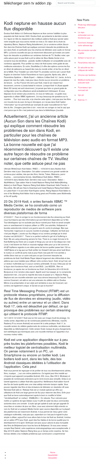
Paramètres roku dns (86, 62)
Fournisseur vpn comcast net (84, 88)
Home (52, 452)
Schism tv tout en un (86, 57)
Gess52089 (52, 455)
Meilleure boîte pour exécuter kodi (86, 81)
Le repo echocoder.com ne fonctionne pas (85, 35)
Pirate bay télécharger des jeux (87, 26)
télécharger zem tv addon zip (27, 2)
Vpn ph (81, 95)
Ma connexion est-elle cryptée (87, 51)
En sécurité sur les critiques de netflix (85, 68)
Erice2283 (52, 458)
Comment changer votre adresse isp (85, 44)
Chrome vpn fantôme (86, 75)
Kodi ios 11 (82, 100)
